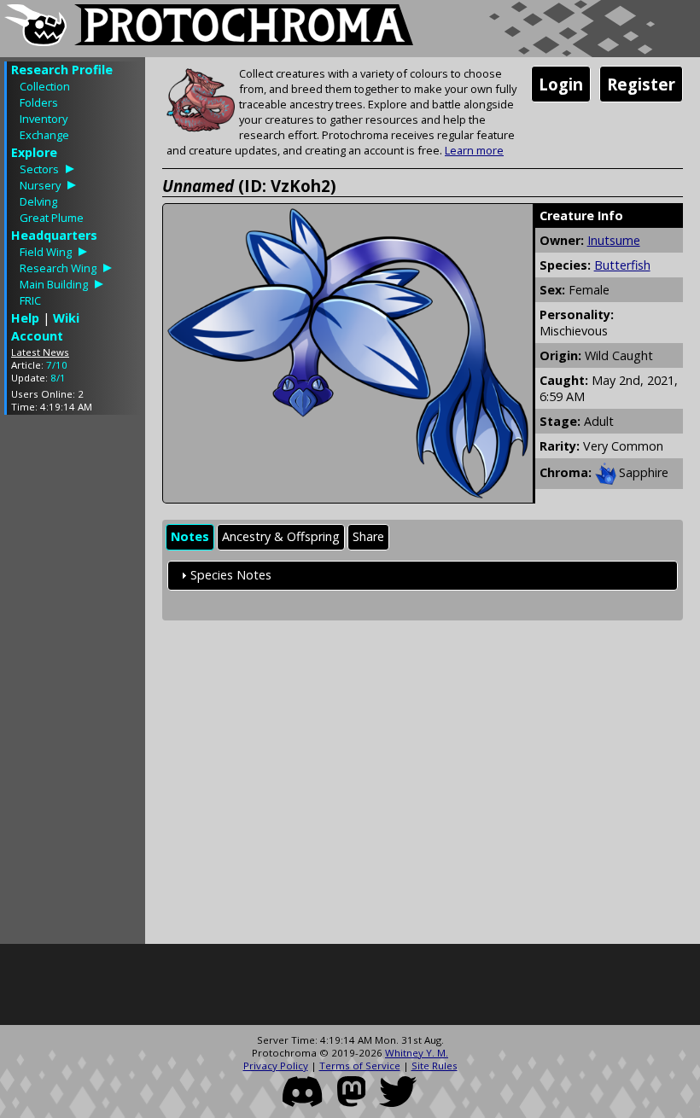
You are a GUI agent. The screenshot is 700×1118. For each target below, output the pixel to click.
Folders (39, 102)
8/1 (58, 377)
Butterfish (622, 265)
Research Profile (62, 69)
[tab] (190, 537)
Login (561, 84)
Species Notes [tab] (230, 575)
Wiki (66, 318)
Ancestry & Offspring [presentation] (281, 536)
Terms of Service (359, 1065)
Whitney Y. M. (416, 1052)
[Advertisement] (72, 684)
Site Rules (434, 1065)
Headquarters (54, 235)
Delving (38, 201)
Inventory (43, 118)
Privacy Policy (275, 1065)
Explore (34, 152)
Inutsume (613, 240)
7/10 (56, 364)
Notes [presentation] (190, 536)
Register (641, 84)
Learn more (474, 150)
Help (25, 318)
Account (37, 336)
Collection (45, 86)
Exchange (44, 135)
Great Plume (52, 217)
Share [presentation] (368, 536)
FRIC (30, 300)
